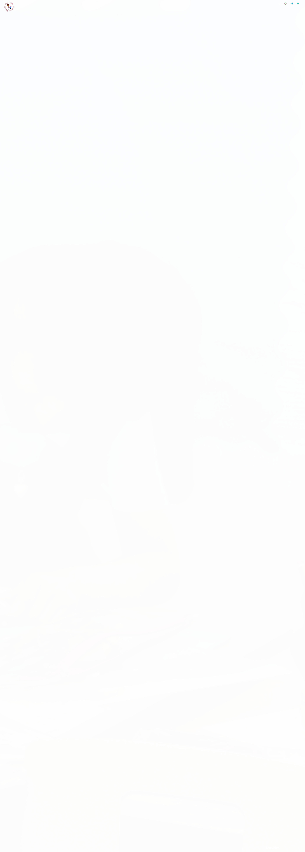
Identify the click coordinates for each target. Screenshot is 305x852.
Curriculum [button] (273, 9)
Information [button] (262, 9)
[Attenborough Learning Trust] (285, 3)
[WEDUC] (298, 3)
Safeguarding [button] (294, 9)
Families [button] (283, 9)
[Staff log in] (279, 3)
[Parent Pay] (291, 3)
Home (244, 9)
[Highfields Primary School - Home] (9, 6)
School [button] (252, 9)
